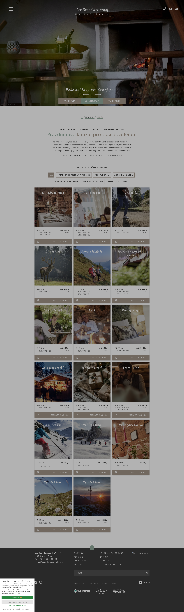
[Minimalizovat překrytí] (31, 581)
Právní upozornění (26, 609)
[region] (17, 588)
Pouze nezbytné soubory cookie (17, 602)
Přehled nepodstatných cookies (17, 606)
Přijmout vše (16, 597)
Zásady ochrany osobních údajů (11, 609)
